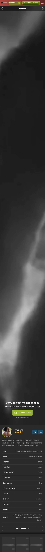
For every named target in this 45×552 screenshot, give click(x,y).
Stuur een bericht (24, 413)
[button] (34, 432)
